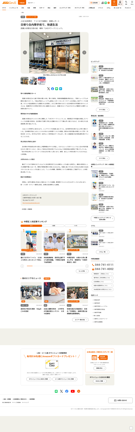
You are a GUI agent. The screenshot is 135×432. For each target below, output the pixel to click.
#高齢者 (29, 209)
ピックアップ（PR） (65, 8)
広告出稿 (95, 3)
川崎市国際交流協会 (99, 309)
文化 (22, 8)
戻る (23, 12)
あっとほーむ (117, 8)
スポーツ (41, 8)
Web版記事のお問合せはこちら (102, 289)
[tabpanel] (55, 54)
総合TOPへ (31, 2)
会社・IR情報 (7, 399)
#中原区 (24, 209)
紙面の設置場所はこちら (101, 285)
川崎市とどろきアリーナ (100, 319)
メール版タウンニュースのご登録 (64, 379)
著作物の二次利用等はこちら (102, 277)
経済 (55, 8)
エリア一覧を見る (80, 319)
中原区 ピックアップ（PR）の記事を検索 (102, 218)
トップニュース (13, 8)
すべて (4, 8)
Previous (25, 52)
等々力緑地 (97, 315)
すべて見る (102, 109)
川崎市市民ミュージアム (100, 306)
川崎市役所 (97, 303)
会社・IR (120, 4)
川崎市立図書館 (98, 322)
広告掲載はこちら (99, 281)
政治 (49, 8)
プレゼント (128, 8)
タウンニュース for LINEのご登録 (38, 379)
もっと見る (82, 271)
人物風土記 (92, 8)
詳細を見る (99, 368)
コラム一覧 (102, 252)
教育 (34, 8)
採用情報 (32, 399)
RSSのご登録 (99, 381)
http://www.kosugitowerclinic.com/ (31, 203)
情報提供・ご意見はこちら (101, 274)
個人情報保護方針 (6, 402)
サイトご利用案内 (16, 402)
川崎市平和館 (97, 312)
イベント (100, 8)
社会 (28, 8)
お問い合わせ (122, 400)
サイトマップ (25, 402)
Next (84, 52)
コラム (108, 8)
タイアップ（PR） (80, 8)
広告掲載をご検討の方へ (20, 399)
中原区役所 (97, 300)
